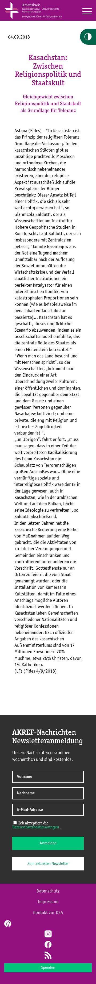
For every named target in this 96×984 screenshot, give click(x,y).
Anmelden (48, 843)
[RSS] (48, 955)
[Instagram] (48, 934)
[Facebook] (48, 945)
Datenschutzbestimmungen (35, 827)
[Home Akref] (33, 18)
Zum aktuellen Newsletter (48, 864)
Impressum (48, 901)
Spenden (48, 968)
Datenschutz (48, 891)
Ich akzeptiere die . (36, 825)
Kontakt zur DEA (48, 912)
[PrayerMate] (7, 923)
